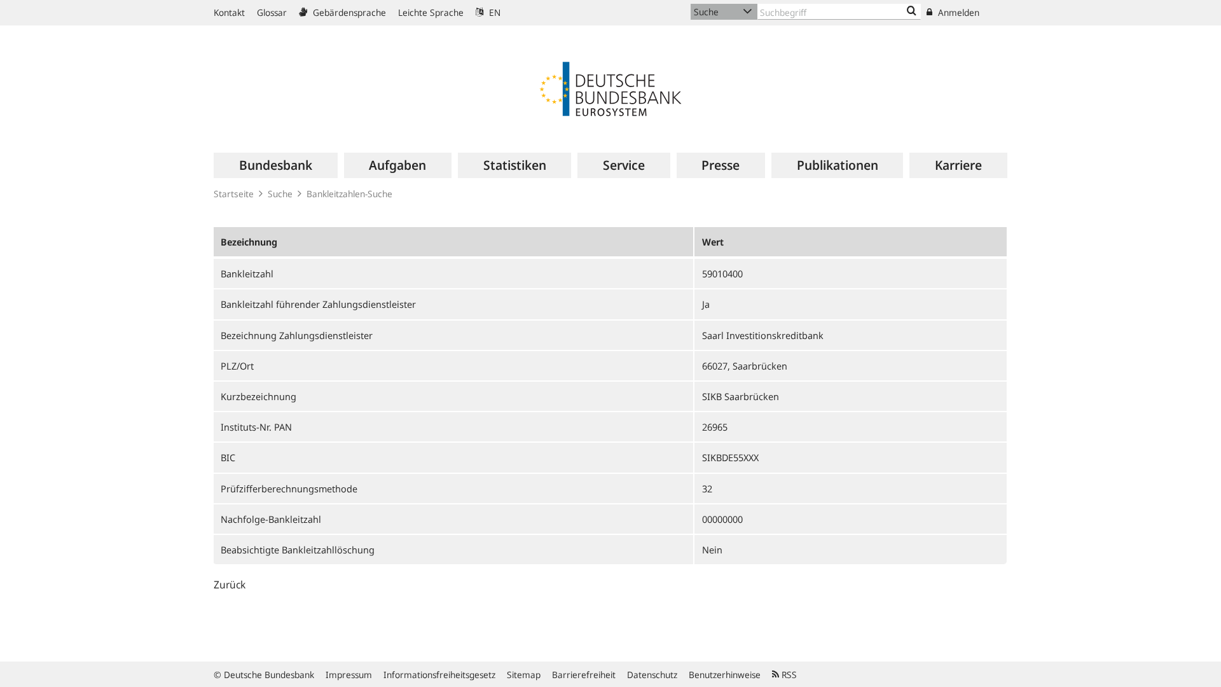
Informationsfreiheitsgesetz (439, 675)
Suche (280, 194)
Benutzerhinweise (725, 675)
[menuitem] (275, 165)
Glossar (272, 12)
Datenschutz (652, 675)
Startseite (234, 194)
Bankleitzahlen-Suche (349, 194)
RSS (788, 675)
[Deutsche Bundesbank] (610, 88)
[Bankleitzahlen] (911, 11)
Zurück (229, 585)
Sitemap (524, 675)
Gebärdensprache (348, 12)
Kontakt (229, 12)
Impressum (349, 675)
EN (493, 12)
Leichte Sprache (431, 12)
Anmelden (957, 12)
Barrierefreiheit (584, 675)
